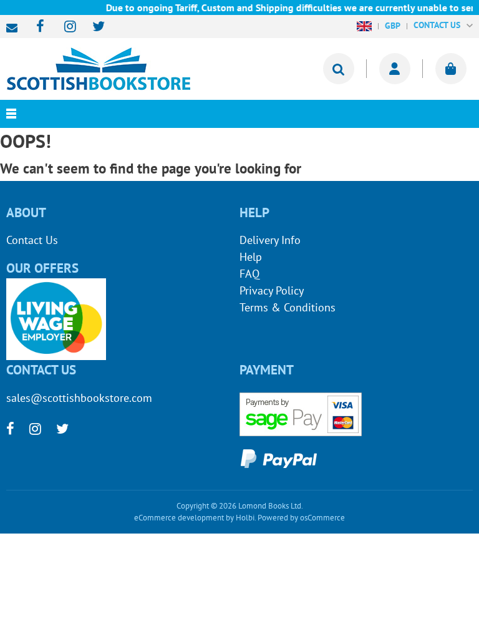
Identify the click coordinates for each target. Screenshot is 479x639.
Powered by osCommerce (301, 517)
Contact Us (32, 240)
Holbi (245, 517)
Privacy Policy (272, 290)
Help (251, 257)
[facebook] (36, 27)
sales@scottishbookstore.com (15, 28)
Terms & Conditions (288, 307)
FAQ (249, 273)
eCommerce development (179, 517)
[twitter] (92, 27)
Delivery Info (270, 240)
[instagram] (64, 27)
